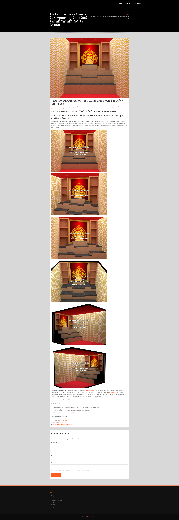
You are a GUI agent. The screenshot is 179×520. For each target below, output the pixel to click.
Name (53, 456)
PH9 (88, 517)
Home (121, 3)
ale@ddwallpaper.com (61, 422)
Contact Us (137, 3)
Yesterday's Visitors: (56, 500)
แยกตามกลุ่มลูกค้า (60, 108)
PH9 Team (97, 517)
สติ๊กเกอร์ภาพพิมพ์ (121, 107)
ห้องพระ (53, 108)
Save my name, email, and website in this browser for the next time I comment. (71, 470)
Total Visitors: (55, 505)
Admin (54, 107)
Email (53, 463)
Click (74, 400)
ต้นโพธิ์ (71, 107)
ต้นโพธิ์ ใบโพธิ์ (77, 107)
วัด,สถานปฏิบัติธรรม (112, 107)
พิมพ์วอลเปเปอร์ (113, 392)
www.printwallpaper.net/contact (63, 424)
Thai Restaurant (64, 107)
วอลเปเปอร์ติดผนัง (89, 390)
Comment (54, 442)
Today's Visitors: (55, 496)
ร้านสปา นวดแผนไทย (87, 107)
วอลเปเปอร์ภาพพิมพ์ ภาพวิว (99, 107)
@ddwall (65, 420)
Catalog (128, 3)
